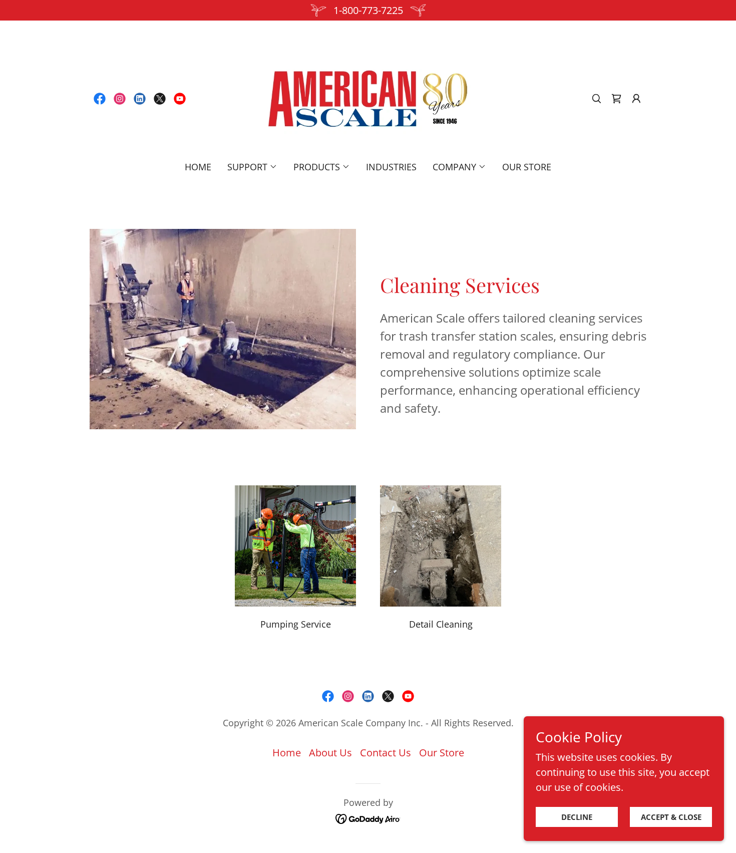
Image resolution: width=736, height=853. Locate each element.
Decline (576, 817)
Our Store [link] (526, 167)
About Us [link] (330, 752)
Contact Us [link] (385, 752)
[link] (100, 99)
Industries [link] (391, 167)
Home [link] (198, 167)
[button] (616, 99)
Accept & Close (671, 817)
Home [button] (286, 752)
